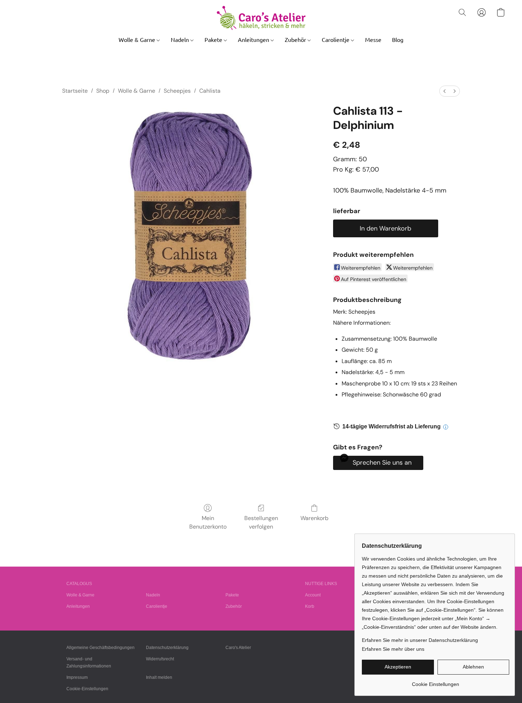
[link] (435, 681)
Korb (309, 606)
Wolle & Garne (138, 39)
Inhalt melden (159, 677)
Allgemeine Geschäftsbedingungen (100, 647)
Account (313, 595)
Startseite (75, 90)
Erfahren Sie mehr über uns (393, 649)
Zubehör (296, 39)
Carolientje (336, 39)
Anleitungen (254, 39)
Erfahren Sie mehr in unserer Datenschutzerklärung (420, 640)
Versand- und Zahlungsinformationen (88, 662)
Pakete (214, 39)
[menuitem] (445, 91)
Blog (397, 39)
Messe (373, 39)
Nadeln (180, 39)
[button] (261, 18)
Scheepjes (177, 90)
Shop (102, 90)
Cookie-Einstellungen (87, 688)
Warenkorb (314, 518)
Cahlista (210, 90)
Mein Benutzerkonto (208, 522)
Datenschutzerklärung (167, 647)
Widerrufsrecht (160, 658)
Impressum (77, 677)
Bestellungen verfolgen (261, 522)
